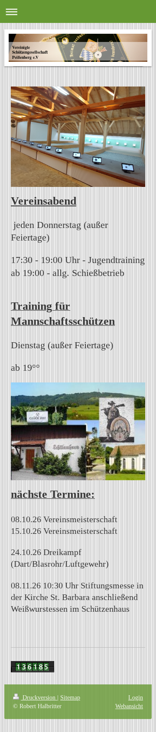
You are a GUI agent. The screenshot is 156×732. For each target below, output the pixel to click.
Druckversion (39, 697)
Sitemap (70, 697)
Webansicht (129, 706)
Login (135, 697)
